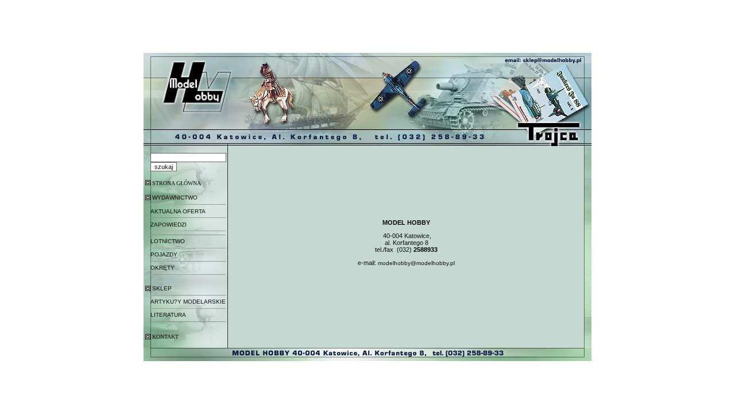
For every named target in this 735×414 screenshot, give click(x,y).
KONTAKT (165, 337)
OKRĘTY (162, 267)
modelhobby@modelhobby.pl (416, 263)
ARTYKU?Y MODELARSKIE (188, 301)
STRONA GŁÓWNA (176, 183)
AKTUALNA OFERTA (178, 211)
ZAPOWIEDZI (168, 224)
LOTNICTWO (167, 241)
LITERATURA (168, 315)
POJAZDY (163, 254)
